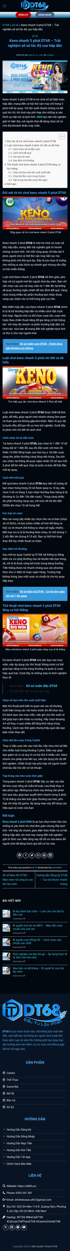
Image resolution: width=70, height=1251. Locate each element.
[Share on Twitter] (32, 855)
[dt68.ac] (35, 6)
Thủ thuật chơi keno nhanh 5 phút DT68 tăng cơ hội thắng (33, 166)
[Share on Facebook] (26, 855)
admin (50, 55)
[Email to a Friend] (38, 855)
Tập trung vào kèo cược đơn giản (30, 180)
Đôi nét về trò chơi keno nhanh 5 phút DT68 (31, 141)
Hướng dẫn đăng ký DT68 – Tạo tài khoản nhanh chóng (51, 880)
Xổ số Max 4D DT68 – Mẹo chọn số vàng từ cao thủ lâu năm (18, 880)
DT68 (6, 25)
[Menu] (5, 6)
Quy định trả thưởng (23, 160)
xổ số (15, 25)
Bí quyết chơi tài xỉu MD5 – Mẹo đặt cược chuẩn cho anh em (38, 927)
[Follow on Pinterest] (18, 1227)
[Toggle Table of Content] (60, 136)
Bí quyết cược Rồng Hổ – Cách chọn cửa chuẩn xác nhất (37, 941)
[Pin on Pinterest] (44, 855)
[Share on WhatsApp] (19, 855)
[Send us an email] (12, 1227)
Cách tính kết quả (22, 153)
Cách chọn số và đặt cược (26, 149)
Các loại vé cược (21, 156)
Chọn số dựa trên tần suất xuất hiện (32, 172)
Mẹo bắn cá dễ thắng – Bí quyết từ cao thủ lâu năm (38, 970)
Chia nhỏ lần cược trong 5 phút (29, 176)
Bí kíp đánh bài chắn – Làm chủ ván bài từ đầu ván (38, 913)
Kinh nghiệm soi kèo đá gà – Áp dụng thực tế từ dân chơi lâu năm (40, 955)
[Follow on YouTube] (24, 1227)
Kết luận (11, 184)
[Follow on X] (5, 1227)
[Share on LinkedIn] (50, 855)
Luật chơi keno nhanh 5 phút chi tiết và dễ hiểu (33, 145)
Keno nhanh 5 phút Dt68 (17, 821)
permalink (57, 867)
